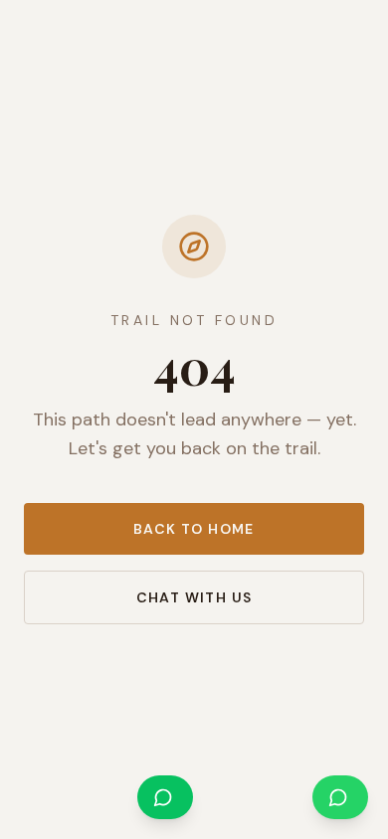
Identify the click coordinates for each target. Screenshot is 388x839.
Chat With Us (194, 597)
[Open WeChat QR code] (165, 797)
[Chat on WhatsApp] (340, 797)
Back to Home (194, 529)
